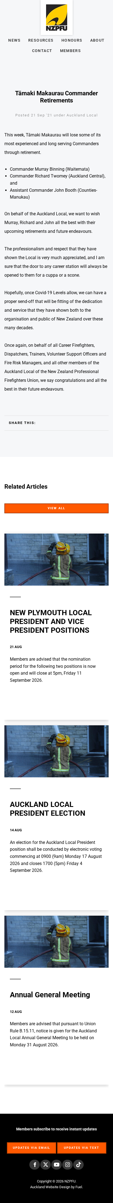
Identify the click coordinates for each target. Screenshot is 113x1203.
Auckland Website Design (50, 1187)
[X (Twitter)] (45, 1165)
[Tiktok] (78, 1165)
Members (70, 50)
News (14, 40)
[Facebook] (34, 1165)
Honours (72, 40)
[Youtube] (56, 1165)
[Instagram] (67, 1165)
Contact (42, 50)
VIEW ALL (99, 506)
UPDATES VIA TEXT (81, 1145)
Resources (41, 40)
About (97, 40)
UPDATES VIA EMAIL (31, 1145)
